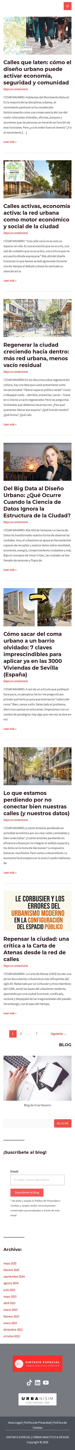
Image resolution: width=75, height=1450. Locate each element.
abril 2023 (9, 1303)
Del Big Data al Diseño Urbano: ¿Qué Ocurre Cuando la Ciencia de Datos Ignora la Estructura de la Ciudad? (37, 502)
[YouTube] (46, 1383)
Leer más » (9, 142)
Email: (14, 1171)
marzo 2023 (10, 1310)
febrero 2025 (11, 1270)
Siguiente (59, 1034)
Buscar (63, 1123)
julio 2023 (9, 1290)
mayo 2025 (9, 1263)
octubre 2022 (11, 1336)
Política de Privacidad (37, 1423)
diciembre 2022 (12, 1330)
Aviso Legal (15, 1423)
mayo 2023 (9, 1296)
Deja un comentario (15, 89)
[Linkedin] (38, 1383)
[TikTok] (29, 1383)
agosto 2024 (10, 1283)
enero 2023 (10, 1323)
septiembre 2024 (13, 1276)
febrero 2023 (11, 1316)
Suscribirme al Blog (27, 1192)
